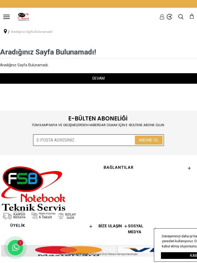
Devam (98, 78)
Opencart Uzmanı (78, 254)
